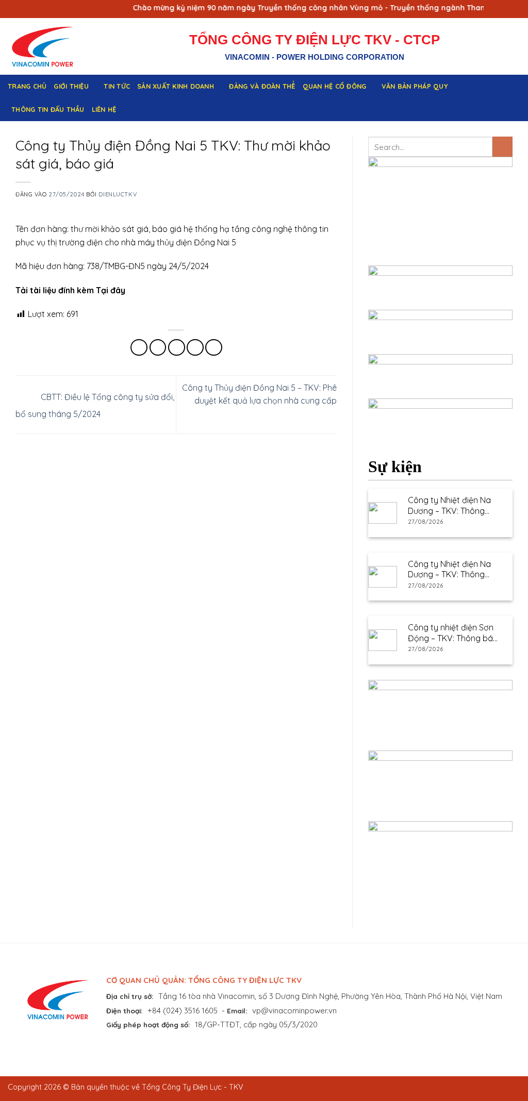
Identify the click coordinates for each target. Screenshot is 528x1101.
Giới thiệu (71, 86)
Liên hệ (104, 109)
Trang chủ (27, 86)
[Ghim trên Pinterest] (195, 347)
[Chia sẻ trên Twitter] (158, 347)
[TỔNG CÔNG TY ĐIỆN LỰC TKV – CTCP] (50, 46)
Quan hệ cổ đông (335, 86)
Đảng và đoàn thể (262, 86)
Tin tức (117, 86)
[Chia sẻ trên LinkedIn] (213, 347)
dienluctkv (117, 194)
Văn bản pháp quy (415, 86)
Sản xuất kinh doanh (175, 86)
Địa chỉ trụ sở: (130, 996)
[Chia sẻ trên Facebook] (138, 347)
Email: (237, 1010)
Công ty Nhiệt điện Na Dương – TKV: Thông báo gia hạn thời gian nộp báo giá (449, 505)
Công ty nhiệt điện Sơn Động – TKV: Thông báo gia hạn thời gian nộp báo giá (453, 633)
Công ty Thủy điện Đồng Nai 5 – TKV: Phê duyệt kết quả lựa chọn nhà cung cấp (259, 394)
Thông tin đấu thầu (48, 109)
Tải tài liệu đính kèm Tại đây (70, 290)
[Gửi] (502, 147)
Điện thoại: (124, 1010)
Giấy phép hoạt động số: (148, 1024)
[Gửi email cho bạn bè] (176, 347)
